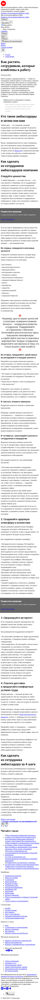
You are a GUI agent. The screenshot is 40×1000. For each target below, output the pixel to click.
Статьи (7, 54)
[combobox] (10, 993)
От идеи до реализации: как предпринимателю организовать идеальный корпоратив (21, 859)
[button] (3, 43)
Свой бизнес (9, 56)
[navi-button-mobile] (3, 50)
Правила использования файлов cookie (15, 17)
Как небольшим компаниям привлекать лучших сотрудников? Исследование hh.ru (20, 840)
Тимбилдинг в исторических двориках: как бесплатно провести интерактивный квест (22, 867)
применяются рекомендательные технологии (19, 975)
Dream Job (18, 151)
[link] (4, 38)
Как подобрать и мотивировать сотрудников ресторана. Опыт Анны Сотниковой (21, 848)
